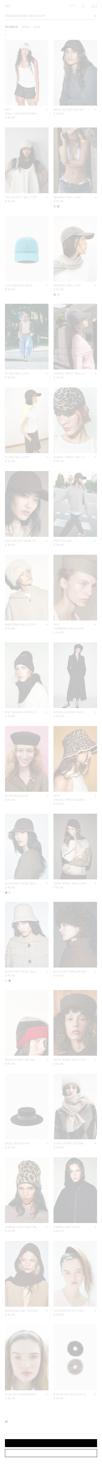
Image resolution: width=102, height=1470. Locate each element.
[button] (51, 1443)
